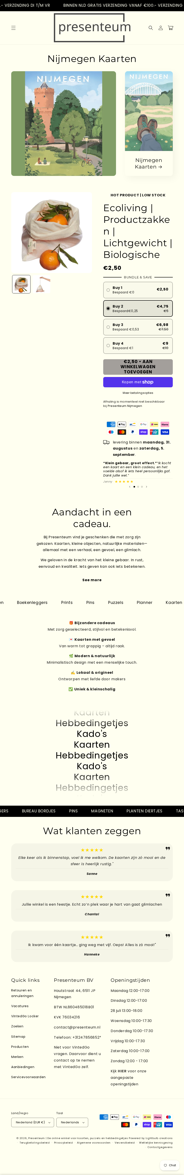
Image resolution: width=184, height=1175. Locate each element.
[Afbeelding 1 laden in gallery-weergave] (21, 284)
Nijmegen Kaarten (148, 163)
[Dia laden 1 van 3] (134, 487)
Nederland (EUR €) (30, 1122)
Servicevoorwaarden (28, 1077)
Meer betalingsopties (138, 393)
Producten (20, 1046)
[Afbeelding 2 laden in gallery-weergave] (41, 284)
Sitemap (18, 1036)
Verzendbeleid (125, 1142)
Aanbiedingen (22, 1067)
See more (92, 580)
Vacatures (19, 1006)
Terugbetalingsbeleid (35, 1142)
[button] (13, 28)
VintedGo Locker (25, 1016)
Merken (17, 1057)
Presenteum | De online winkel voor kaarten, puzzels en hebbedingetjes (78, 1138)
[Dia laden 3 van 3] (142, 487)
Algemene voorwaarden (93, 1142)
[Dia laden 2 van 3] (138, 487)
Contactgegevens (160, 1147)
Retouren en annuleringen (22, 993)
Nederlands (70, 1122)
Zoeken (17, 1026)
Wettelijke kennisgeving (156, 1142)
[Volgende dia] (146, 487)
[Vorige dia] (129, 487)
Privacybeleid (63, 1142)
